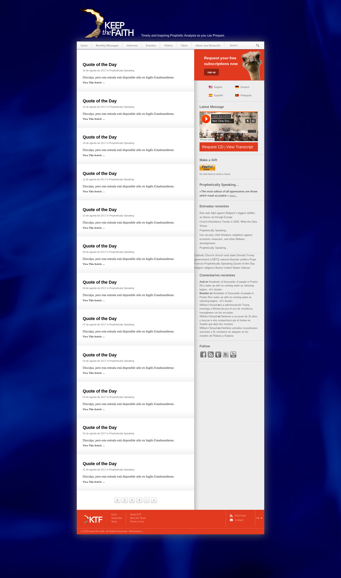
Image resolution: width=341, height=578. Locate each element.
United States (232, 267)
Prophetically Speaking (121, 70)
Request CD (212, 147)
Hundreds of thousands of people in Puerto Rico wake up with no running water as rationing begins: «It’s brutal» (229, 285)
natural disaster (230, 259)
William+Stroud (208, 304)
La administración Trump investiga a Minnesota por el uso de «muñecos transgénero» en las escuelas (226, 308)
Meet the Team (138, 518)
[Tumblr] (218, 354)
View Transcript (239, 147)
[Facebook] (203, 354)
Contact (239, 520)
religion (198, 267)
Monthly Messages (107, 45)
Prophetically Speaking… (214, 230)
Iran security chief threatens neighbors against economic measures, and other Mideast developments (226, 239)
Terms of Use (137, 521)
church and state (225, 255)
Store (184, 45)
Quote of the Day (100, 64)
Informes (132, 45)
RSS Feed (240, 515)
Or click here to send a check (215, 174)
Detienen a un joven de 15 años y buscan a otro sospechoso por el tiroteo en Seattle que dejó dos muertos (228, 320)
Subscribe (116, 518)
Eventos (151, 45)
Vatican (245, 267)
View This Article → (94, 82)
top (258, 518)
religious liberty (213, 267)
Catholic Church (204, 255)
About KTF (135, 514)
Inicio (84, 45)
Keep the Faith (97, 531)
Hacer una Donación (208, 45)
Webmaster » (136, 531)
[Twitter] (226, 354)
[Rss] (211, 354)
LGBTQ (214, 259)
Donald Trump (245, 255)
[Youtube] (233, 354)
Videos (168, 45)
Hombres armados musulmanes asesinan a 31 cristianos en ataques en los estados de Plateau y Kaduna (229, 332)
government (201, 259)
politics (244, 259)
